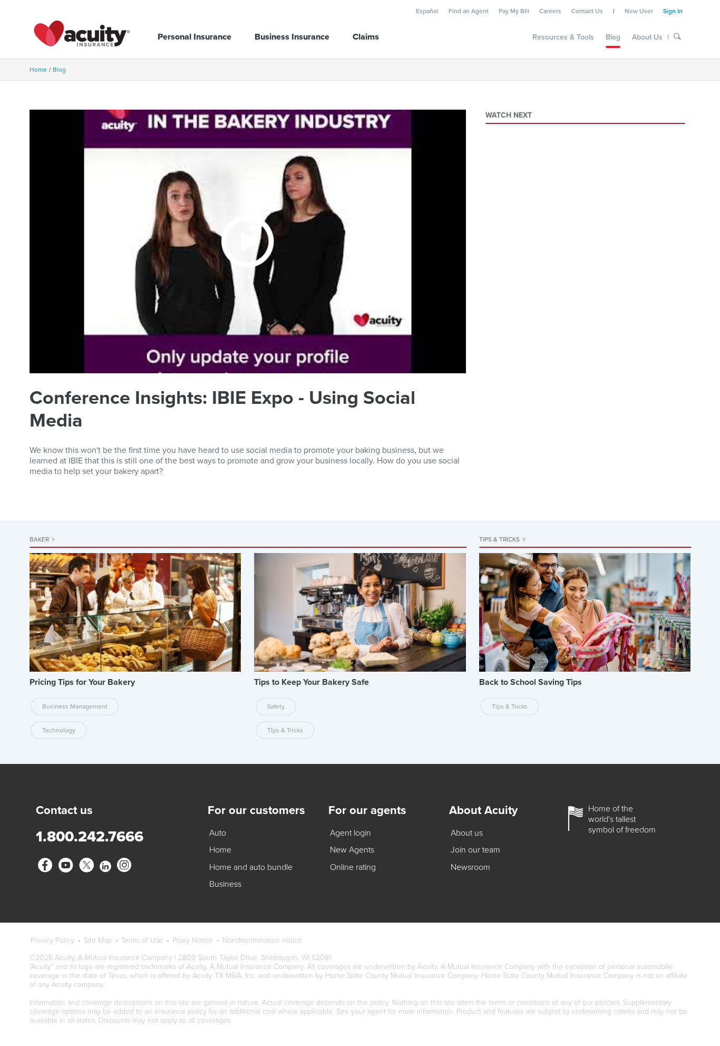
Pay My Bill (514, 11)
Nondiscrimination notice (262, 940)
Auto (217, 833)
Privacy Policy (52, 940)
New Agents (352, 850)
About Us (647, 37)
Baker (42, 539)
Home (38, 69)
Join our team (475, 850)
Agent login (350, 833)
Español (427, 11)
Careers (550, 11)
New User (639, 11)
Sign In (673, 11)
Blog (613, 37)
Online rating (353, 867)
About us (467, 833)
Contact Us (587, 11)
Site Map (98, 940)
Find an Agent (469, 11)
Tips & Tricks (502, 539)
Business (225, 884)
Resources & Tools (563, 37)
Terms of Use (142, 940)
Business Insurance (292, 37)
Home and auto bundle (251, 867)
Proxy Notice (192, 940)
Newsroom (470, 867)
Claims (366, 37)
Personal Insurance (194, 37)
